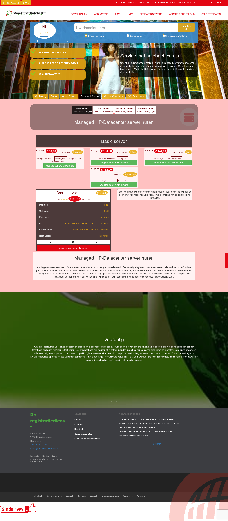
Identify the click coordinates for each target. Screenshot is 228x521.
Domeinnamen (79, 14)
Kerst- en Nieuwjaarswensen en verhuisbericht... (138, 427)
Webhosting (101, 14)
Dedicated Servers (151, 14)
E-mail (54, 96)
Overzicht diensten (157, 2)
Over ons (207, 2)
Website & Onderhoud (182, 14)
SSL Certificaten (211, 14)
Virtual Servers (69, 96)
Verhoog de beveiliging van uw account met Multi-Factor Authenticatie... (147, 419)
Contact (219, 2)
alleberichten (158, 443)
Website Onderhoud (113, 96)
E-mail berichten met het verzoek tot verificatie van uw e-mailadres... (146, 431)
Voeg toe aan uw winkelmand (59, 165)
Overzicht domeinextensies (184, 2)
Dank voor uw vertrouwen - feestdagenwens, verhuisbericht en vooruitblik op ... (149, 423)
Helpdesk (120, 2)
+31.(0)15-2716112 (40, 444)
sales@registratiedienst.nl (44, 448)
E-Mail (118, 14)
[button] (37, 41)
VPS (131, 14)
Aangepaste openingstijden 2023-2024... (134, 435)
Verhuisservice (136, 2)
